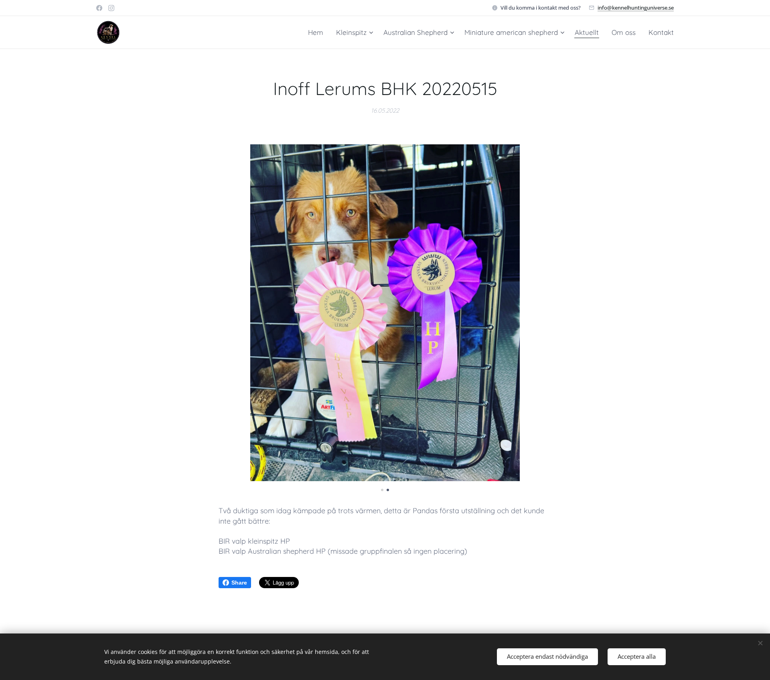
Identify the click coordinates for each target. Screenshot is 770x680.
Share (239, 582)
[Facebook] (99, 8)
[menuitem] (318, 32)
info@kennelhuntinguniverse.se (636, 7)
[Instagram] (111, 8)
